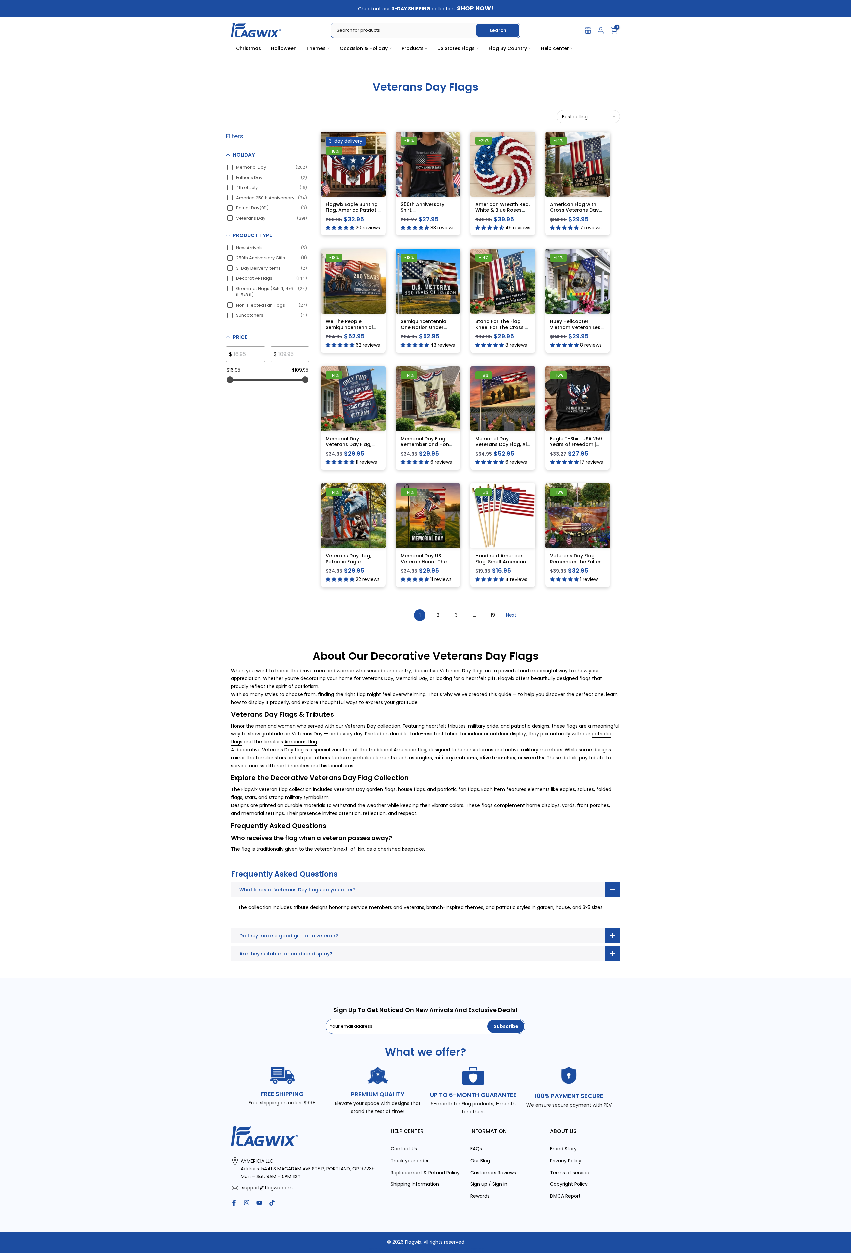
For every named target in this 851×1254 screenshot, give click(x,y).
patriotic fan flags (458, 789)
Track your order (410, 1160)
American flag (300, 741)
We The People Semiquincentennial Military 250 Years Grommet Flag (349, 330)
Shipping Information (415, 1184)
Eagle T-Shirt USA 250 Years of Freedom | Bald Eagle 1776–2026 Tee (576, 447)
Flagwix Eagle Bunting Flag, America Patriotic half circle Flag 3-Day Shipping (353, 213)
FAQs (476, 1148)
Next (511, 614)
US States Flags (456, 48)
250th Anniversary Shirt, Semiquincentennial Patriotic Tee (424, 213)
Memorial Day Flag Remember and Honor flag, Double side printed (427, 447)
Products (413, 48)
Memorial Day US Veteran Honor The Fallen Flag (424, 561)
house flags (411, 789)
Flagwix (506, 678)
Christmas (248, 48)
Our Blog (480, 1160)
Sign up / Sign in (488, 1184)
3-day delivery (345, 140)
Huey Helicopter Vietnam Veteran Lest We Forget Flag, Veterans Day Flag (576, 330)
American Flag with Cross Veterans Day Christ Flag (574, 210)
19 (493, 614)
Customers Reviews (493, 1172)
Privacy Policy (565, 1160)
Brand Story (563, 1148)
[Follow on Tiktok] (272, 1203)
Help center (555, 48)
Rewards (480, 1196)
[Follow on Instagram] (247, 1203)
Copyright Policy (569, 1184)
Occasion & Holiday (364, 48)
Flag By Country (508, 48)
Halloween (284, 48)
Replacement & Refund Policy (425, 1172)
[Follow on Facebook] (234, 1203)
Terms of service (569, 1172)
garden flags (381, 789)
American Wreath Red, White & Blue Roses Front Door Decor (502, 210)
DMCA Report (565, 1196)
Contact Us (404, 1148)
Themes (316, 48)
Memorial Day (411, 678)
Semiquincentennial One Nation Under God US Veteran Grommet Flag (424, 330)
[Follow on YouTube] (259, 1203)
